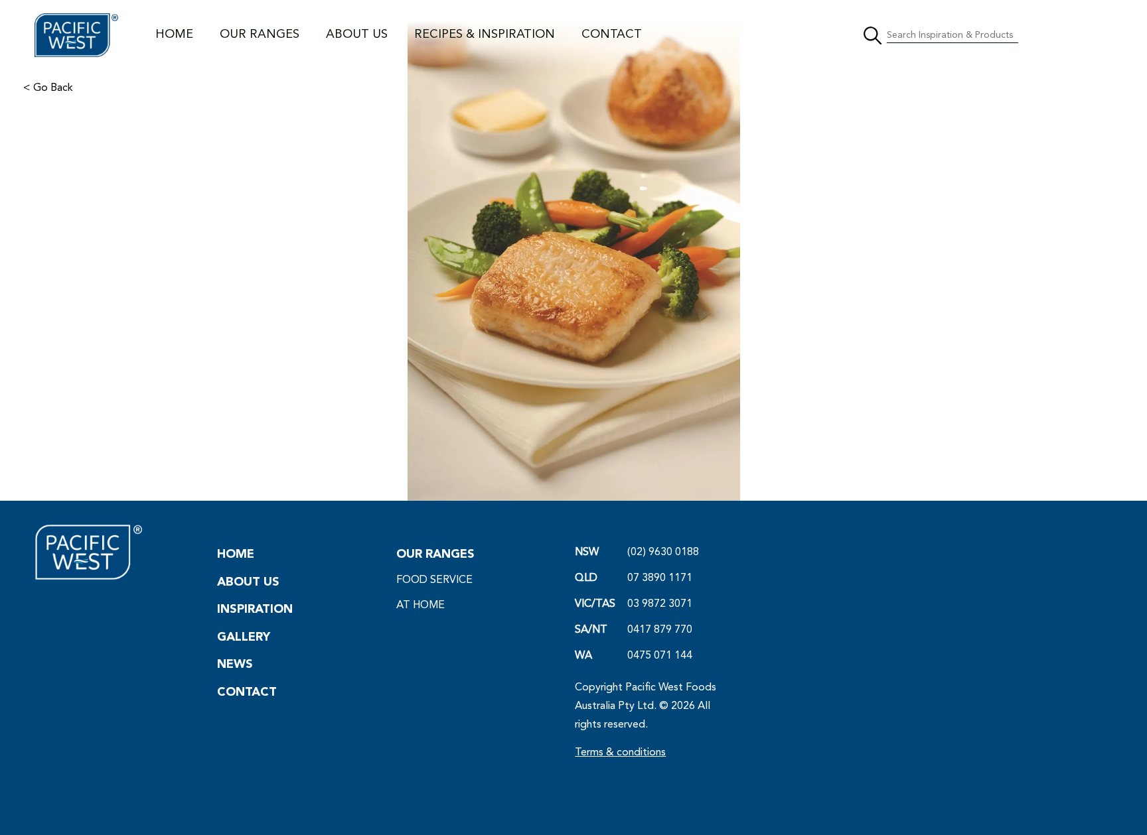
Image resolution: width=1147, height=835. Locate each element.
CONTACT (611, 34)
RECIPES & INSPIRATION (484, 34)
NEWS (235, 665)
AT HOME (420, 605)
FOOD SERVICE (434, 580)
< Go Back (48, 88)
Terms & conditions (620, 752)
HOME (174, 34)
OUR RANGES (259, 34)
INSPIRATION (255, 609)
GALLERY (243, 637)
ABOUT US (357, 34)
